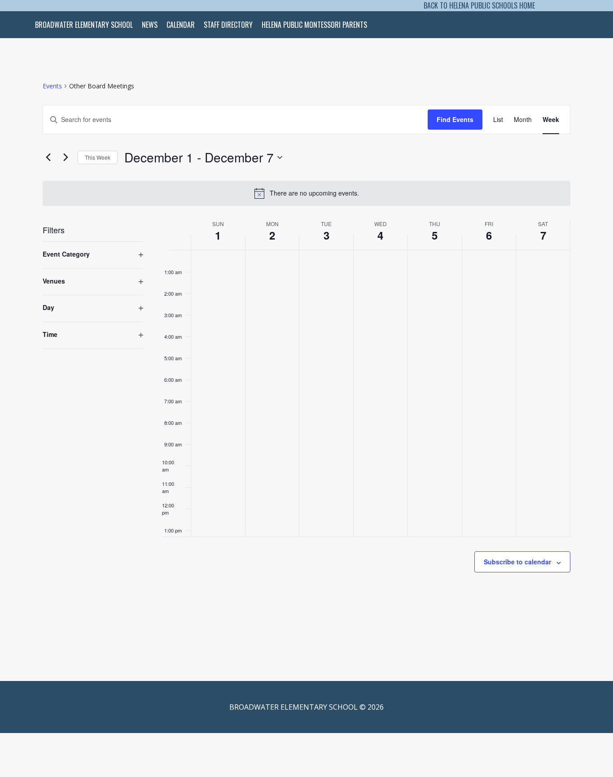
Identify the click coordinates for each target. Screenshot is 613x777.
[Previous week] (48, 157)
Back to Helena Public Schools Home (479, 5)
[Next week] (65, 157)
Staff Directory (228, 24)
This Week (97, 157)
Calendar (180, 24)
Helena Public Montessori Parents (314, 24)
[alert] (306, 193)
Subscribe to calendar (517, 561)
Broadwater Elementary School (84, 24)
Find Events (455, 119)
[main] (306, 348)
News (150, 24)
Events (52, 86)
